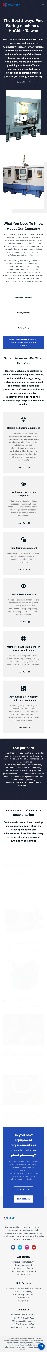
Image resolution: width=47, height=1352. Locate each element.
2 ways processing (23, 1291)
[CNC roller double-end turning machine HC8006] (23, 919)
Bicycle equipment (23, 1265)
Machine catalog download (23, 1271)
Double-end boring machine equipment (23, 1288)
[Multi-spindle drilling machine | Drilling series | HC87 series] (23, 974)
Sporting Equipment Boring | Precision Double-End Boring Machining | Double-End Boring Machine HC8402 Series (22, 1116)
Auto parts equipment (23, 1268)
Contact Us (23, 1298)
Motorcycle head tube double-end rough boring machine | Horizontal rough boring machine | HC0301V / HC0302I (23, 1056)
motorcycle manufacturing (23, 1262)
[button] (23, 118)
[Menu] (43, 5)
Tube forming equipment (23, 1294)
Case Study (23, 1301)
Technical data (23, 1274)
